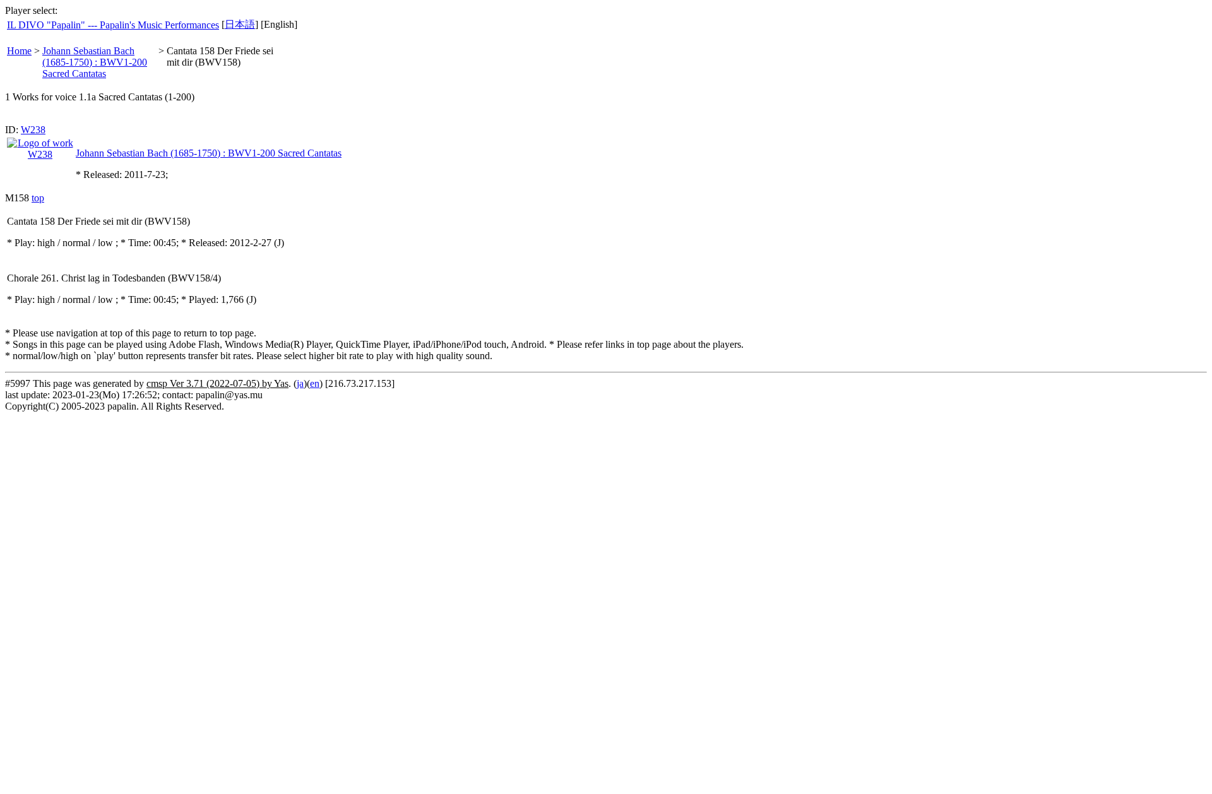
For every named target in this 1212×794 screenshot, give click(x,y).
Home (19, 50)
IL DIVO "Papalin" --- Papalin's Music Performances (113, 25)
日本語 (240, 24)
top (38, 198)
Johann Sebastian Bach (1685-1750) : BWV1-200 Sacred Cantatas (94, 62)
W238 (33, 129)
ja (300, 383)
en (314, 383)
